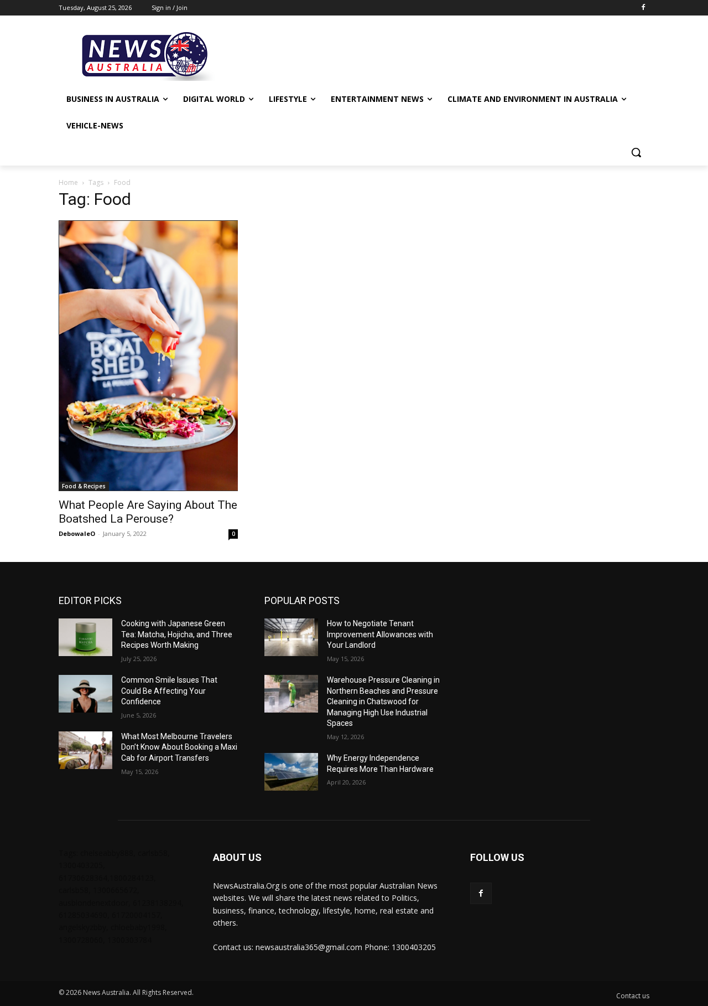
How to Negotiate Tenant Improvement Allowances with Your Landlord (380, 634)
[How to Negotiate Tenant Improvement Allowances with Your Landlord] (291, 637)
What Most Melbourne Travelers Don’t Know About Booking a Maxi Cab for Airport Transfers (179, 747)
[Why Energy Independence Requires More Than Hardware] (291, 772)
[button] (636, 152)
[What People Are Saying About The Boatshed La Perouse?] (148, 355)
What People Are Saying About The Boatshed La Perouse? (148, 511)
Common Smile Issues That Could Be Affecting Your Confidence (169, 690)
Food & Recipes (84, 486)
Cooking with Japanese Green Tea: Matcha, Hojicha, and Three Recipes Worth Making (176, 634)
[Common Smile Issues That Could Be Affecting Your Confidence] (85, 694)
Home (68, 182)
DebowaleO (77, 533)
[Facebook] (643, 8)
